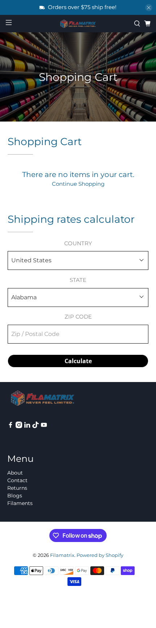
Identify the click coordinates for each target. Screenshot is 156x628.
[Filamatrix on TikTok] (35, 426)
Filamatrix (62, 555)
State (78, 279)
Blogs (14, 495)
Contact (17, 480)
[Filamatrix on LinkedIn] (27, 426)
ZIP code (78, 316)
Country (78, 243)
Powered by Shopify (100, 555)
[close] (148, 7)
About (15, 472)
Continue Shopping (78, 183)
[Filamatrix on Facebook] (10, 426)
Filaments (20, 503)
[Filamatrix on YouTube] (44, 426)
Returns (17, 488)
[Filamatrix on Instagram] (19, 426)
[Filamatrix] (78, 24)
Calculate (78, 361)
